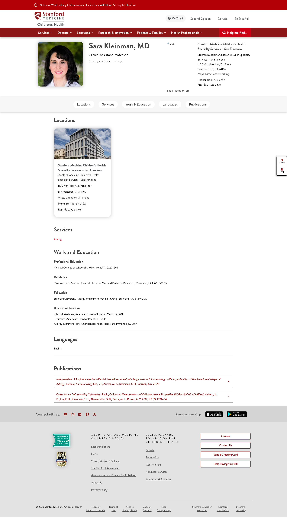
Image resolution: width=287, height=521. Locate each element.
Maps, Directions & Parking (213, 74)
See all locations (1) (178, 90)
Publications (197, 104)
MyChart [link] (177, 18)
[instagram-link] (72, 414)
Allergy (58, 239)
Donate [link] (223, 19)
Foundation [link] (152, 457)
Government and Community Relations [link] (113, 475)
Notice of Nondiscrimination (95, 508)
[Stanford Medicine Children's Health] (49, 18)
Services (108, 104)
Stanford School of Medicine (202, 508)
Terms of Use (113, 508)
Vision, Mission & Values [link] (105, 461)
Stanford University (241, 508)
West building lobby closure (67, 5)
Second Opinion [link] (200, 19)
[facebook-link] (87, 414)
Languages (170, 104)
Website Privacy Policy (129, 508)
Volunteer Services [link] (156, 472)
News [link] (94, 454)
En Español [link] (242, 19)
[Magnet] (61, 440)
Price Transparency (164, 508)
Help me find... (237, 33)
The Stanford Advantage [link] (105, 468)
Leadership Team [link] (100, 447)
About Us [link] (96, 482)
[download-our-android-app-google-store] (237, 414)
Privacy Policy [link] (99, 490)
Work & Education (138, 104)
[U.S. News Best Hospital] (61, 459)
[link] (243, 19)
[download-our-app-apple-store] (214, 414)
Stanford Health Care (223, 508)
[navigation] (143, 32)
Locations (84, 104)
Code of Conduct (147, 508)
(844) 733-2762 (215, 80)
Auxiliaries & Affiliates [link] (158, 479)
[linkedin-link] (80, 414)
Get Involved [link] (153, 464)
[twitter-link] (94, 414)
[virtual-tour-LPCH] (65, 414)
